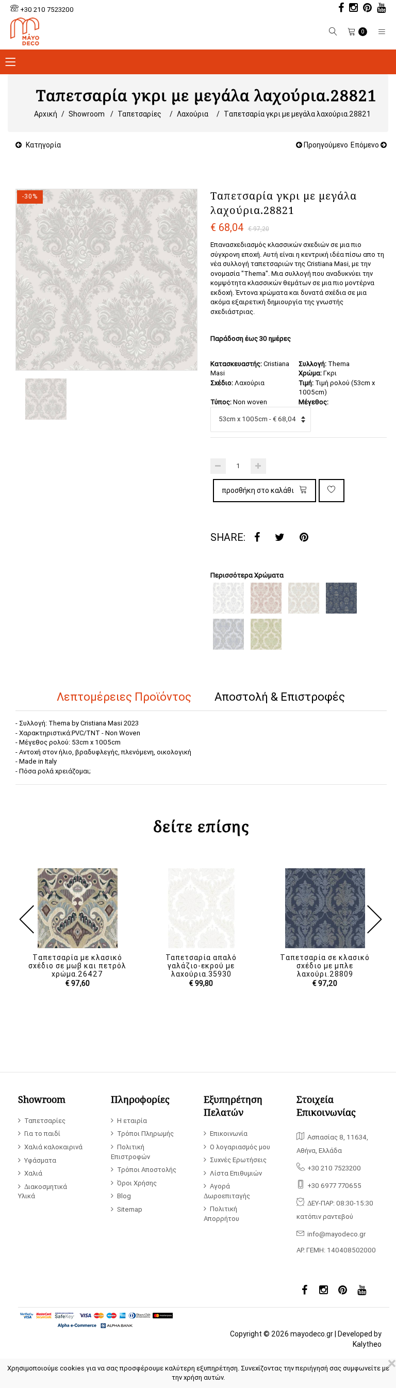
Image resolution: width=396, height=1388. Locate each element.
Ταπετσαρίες (139, 114)
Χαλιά (33, 1173)
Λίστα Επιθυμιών (236, 1173)
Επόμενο (366, 145)
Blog (124, 1196)
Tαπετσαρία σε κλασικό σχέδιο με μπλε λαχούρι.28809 (325, 965)
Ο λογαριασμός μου (240, 1147)
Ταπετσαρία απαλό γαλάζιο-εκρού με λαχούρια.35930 (201, 965)
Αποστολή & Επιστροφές (279, 696)
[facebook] (338, 9)
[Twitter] (280, 537)
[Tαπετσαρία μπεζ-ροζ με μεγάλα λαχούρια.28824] (266, 598)
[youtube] (379, 9)
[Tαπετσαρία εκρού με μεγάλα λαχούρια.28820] (228, 598)
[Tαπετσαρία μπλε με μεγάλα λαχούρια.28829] (341, 598)
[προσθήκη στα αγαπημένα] (331, 490)
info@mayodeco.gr (336, 1234)
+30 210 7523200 (47, 9)
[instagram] (351, 9)
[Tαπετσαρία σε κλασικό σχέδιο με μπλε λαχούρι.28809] (325, 908)
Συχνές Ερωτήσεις (238, 1160)
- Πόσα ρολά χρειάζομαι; (53, 771)
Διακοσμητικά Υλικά (42, 1191)
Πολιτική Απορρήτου (221, 1213)
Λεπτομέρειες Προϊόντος (124, 696)
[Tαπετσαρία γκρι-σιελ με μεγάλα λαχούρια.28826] (228, 634)
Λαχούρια (192, 114)
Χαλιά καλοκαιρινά (53, 1147)
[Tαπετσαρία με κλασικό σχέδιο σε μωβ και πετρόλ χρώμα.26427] (77, 908)
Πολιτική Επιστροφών (130, 1152)
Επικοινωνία (229, 1133)
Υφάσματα (40, 1160)
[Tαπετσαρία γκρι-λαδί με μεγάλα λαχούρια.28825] (266, 634)
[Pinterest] (304, 537)
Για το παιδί (42, 1133)
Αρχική (45, 114)
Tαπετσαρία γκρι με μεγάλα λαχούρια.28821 (297, 114)
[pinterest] (365, 9)
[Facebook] (257, 537)
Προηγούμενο (325, 145)
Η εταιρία (132, 1121)
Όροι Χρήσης (137, 1183)
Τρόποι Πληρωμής (145, 1133)
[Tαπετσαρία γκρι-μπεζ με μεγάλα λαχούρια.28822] (303, 598)
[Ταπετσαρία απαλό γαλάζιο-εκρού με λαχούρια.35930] (201, 908)
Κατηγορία (43, 145)
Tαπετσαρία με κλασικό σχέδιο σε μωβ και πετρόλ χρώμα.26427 (77, 965)
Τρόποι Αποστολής (146, 1170)
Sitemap (129, 1209)
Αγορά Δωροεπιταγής (227, 1191)
